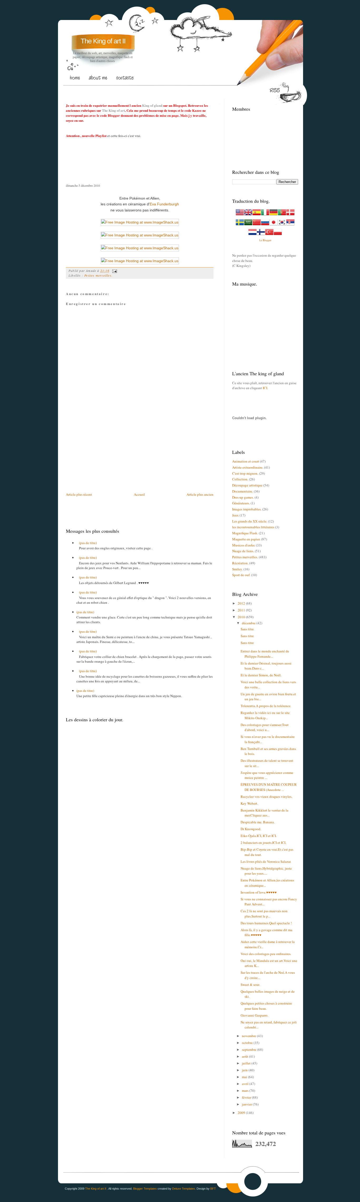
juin (245, 1070)
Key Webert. (249, 803)
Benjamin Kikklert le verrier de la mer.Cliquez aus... (264, 813)
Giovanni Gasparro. (254, 1015)
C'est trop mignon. (245, 473)
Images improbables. (246, 509)
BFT (213, 1188)
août (245, 1056)
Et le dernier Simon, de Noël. (261, 675)
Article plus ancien (200, 494)
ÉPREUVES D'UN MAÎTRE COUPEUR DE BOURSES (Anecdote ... (269, 787)
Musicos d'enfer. (243, 545)
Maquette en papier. (246, 539)
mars (245, 1090)
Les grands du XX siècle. (249, 521)
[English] (248, 215)
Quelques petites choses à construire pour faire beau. (266, 1006)
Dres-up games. (243, 497)
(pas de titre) (88, 542)
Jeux (235, 515)
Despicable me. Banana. (258, 822)
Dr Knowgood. (251, 828)
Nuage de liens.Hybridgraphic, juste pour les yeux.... (266, 871)
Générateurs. (241, 503)
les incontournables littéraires (253, 527)
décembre (249, 623)
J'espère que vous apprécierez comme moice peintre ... (267, 775)
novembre (249, 1035)
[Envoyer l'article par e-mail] (113, 270)
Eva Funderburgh (164, 204)
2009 (242, 1112)
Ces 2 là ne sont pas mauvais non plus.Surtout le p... (264, 914)
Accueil (139, 494)
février (247, 1097)
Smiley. (237, 569)
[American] (240, 215)
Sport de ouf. (241, 574)
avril (245, 1083)
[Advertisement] (162, 90)
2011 (242, 610)
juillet (246, 1063)
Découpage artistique (247, 485)
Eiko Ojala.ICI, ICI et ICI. (259, 835)
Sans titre (247, 629)
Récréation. (240, 563)
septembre (249, 1049)
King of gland (152, 105)
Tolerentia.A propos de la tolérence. (266, 705)
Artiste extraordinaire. (247, 467)
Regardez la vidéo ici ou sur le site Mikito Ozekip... (265, 715)
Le (261, 240)
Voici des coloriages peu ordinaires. (266, 953)
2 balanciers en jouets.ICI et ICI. (263, 842)
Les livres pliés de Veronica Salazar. (266, 861)
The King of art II (103, 41)
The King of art (113, 110)
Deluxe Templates (183, 1188)
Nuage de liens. (243, 551)
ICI (265, 388)
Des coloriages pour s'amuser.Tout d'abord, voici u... (265, 727)
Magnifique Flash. (245, 533)
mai (245, 1076)
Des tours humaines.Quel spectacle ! (266, 923)
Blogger (267, 240)
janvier (247, 1104)
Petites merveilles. (98, 275)
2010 (242, 617)
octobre (248, 1042)
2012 (242, 603)
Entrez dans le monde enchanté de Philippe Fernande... (265, 654)
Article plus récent (79, 494)
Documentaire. (242, 491)
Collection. (240, 479)
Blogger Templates (145, 1188)
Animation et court (245, 461)
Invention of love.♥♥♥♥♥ (259, 892)
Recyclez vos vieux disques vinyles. (266, 796)
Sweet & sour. (250, 984)
